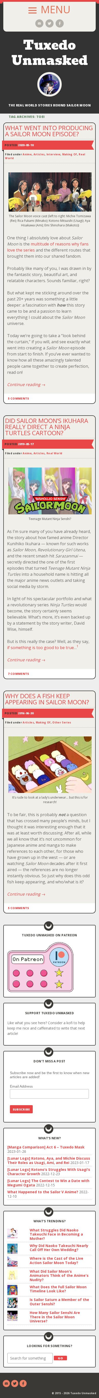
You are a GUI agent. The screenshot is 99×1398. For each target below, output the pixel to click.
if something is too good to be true (40, 647)
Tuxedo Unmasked (49, 53)
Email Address (21, 1086)
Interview (53, 154)
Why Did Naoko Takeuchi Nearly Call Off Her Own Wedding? (59, 1247)
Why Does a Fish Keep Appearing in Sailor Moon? (47, 699)
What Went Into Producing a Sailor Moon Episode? (49, 131)
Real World (54, 453)
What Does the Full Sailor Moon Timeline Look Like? (58, 1289)
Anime (27, 154)
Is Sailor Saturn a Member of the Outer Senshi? (59, 1301)
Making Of (69, 154)
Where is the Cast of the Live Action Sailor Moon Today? (56, 1260)
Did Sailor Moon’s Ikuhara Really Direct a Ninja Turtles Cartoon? (46, 426)
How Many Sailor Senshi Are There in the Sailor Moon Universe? (55, 1317)
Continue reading (26, 384)
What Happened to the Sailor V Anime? (42, 1191)
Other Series (61, 722)
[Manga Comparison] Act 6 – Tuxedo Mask (46, 1147)
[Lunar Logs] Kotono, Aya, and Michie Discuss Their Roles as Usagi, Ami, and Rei (48, 1160)
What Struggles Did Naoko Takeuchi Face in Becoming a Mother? (56, 1234)
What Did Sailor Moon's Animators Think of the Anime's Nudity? (59, 1275)
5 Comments (18, 398)
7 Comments (18, 674)
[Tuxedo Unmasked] (49, 84)
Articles (39, 154)
